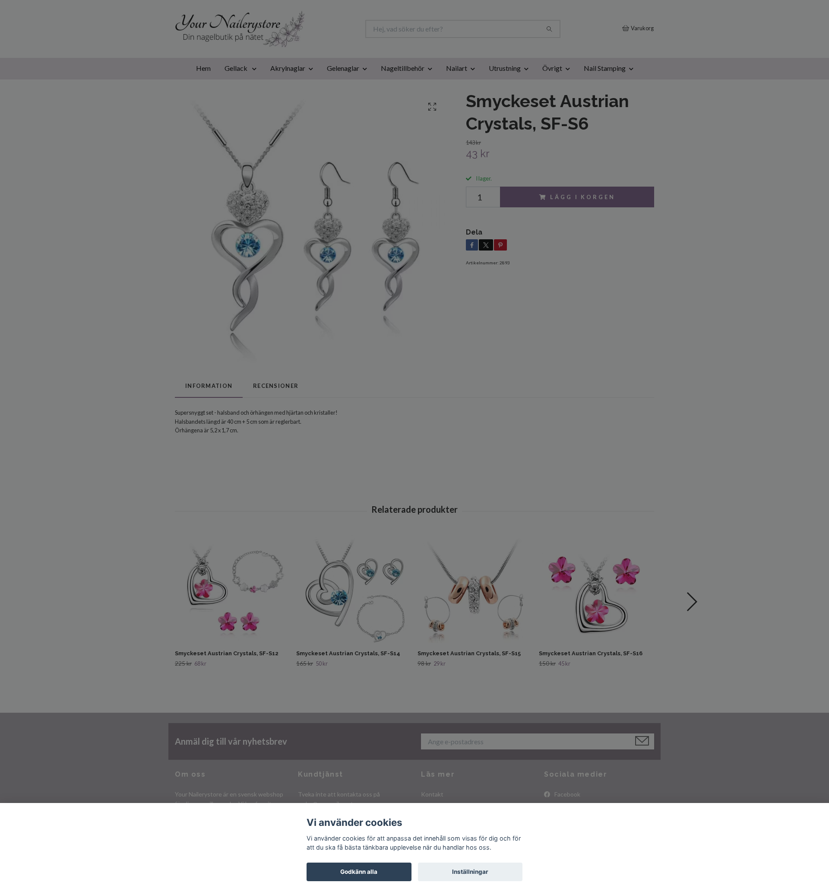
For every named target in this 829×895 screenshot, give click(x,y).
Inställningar (470, 871)
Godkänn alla (358, 871)
